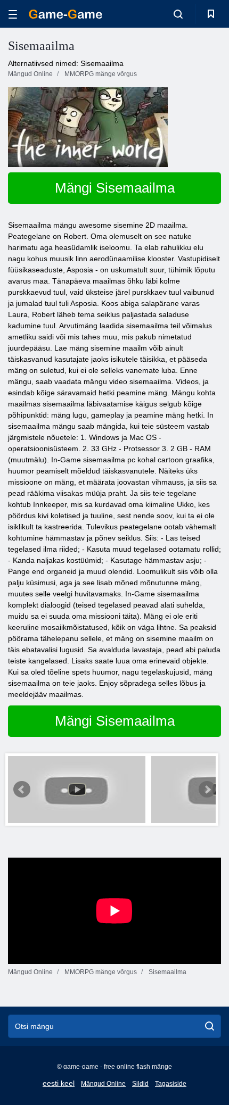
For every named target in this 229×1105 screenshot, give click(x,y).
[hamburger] (13, 14)
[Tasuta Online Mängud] (65, 14)
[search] (209, 1026)
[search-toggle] (178, 14)
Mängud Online (103, 1083)
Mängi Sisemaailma (115, 188)
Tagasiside (170, 1083)
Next (207, 789)
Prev (21, 789)
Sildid (140, 1083)
